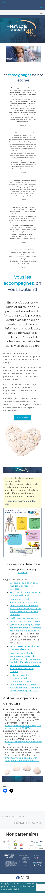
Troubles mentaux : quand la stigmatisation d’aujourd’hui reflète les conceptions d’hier (25, 688)
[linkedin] (27, 878)
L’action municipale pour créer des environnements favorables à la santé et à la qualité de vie (25, 628)
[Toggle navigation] (3, 2)
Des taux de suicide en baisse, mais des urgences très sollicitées (24, 586)
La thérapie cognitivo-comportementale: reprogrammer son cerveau (23, 678)
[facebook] (18, 878)
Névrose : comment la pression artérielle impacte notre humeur (25, 668)
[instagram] (22, 878)
